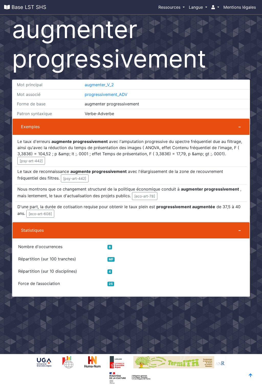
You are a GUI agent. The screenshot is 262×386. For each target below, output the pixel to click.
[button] (215, 7)
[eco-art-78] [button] (144, 196)
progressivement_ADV (106, 94)
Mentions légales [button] (239, 7)
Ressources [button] (170, 7)
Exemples (30, 126)
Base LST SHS (28, 7)
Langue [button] (196, 7)
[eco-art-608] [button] (40, 214)
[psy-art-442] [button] (31, 161)
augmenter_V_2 (99, 84)
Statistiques (32, 230)
